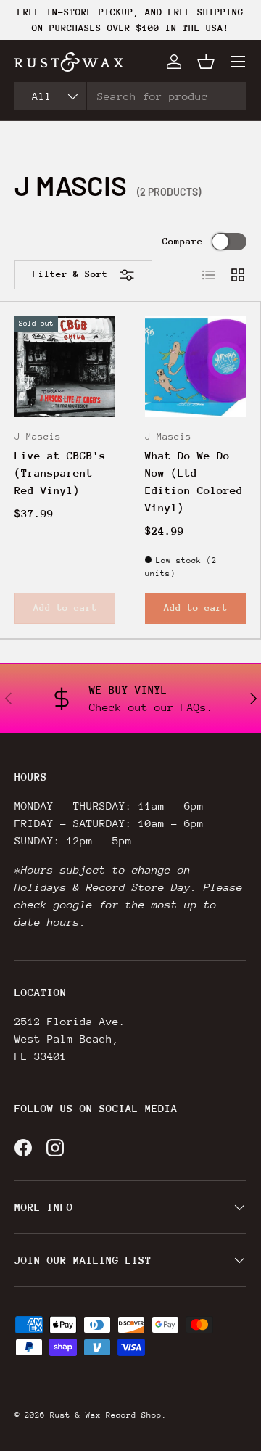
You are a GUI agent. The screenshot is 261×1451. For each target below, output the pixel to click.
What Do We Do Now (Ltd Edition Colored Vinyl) (194, 481)
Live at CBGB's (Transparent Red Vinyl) (60, 472)
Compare (182, 241)
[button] (206, 62)
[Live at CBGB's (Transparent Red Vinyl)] (64, 366)
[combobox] (130, 96)
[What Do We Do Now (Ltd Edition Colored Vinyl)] (195, 366)
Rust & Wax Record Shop (106, 1415)
